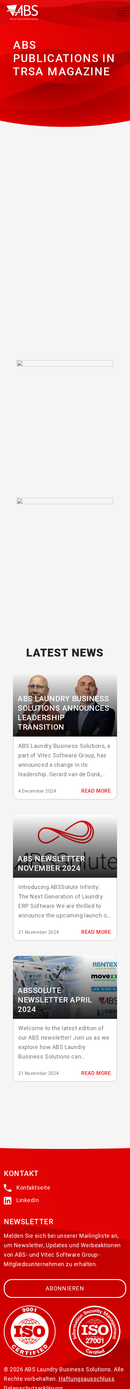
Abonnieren (65, 1288)
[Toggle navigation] (121, 13)
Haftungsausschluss (87, 1378)
